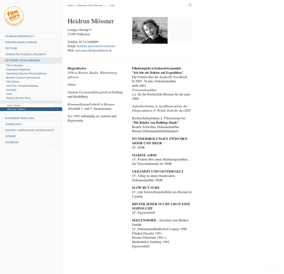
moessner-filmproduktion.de (93, 50)
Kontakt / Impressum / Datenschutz (29, 130)
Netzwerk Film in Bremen (22, 60)
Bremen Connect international (23, 77)
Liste (112, 5)
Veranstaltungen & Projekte (25, 54)
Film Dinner (12, 81)
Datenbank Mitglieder (18, 69)
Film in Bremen (14, 65)
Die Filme (11, 48)
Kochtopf (11, 90)
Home (14, 16)
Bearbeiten (273, 268)
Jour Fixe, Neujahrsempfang (22, 85)
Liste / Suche (13, 105)
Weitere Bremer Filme (18, 98)
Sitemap (10, 136)
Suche (190, 5)
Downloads (13, 124)
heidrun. (96, 46)
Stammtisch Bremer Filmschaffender (26, 73)
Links (9, 94)
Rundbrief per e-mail (20, 118)
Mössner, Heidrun (16, 109)
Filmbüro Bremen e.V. (20, 36)
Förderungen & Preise (21, 42)
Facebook (12, 142)
